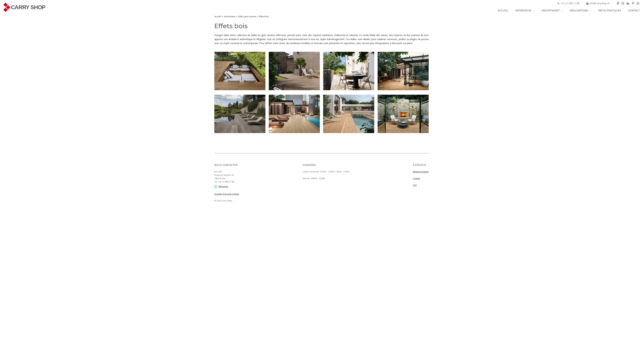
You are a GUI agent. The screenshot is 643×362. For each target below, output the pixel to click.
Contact (634, 10)
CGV (415, 185)
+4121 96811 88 (226, 181)
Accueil (503, 10)
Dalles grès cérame (247, 16)
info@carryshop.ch (599, 3)
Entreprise (523, 10)
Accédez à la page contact (226, 194)
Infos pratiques (609, 10)
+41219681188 (569, 3)
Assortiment (551, 10)
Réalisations (579, 10)
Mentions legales (421, 171)
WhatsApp (223, 186)
